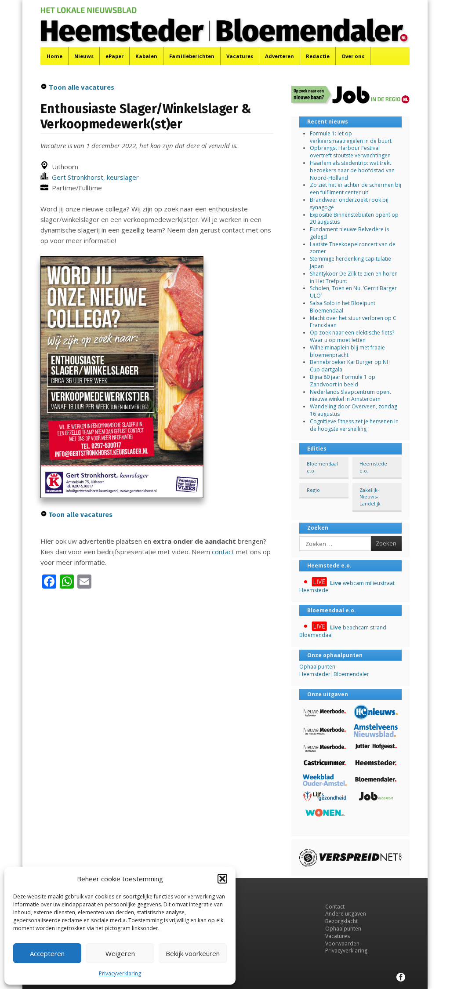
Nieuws (84, 56)
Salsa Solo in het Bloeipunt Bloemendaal (342, 306)
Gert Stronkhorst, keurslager (93, 177)
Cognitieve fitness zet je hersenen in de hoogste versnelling (354, 425)
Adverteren (279, 56)
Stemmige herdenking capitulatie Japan (350, 262)
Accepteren (47, 953)
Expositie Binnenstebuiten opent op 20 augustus (354, 218)
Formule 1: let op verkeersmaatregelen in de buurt (351, 137)
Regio (313, 490)
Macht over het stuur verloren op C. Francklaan (354, 321)
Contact (335, 906)
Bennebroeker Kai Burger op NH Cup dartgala (350, 365)
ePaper (114, 56)
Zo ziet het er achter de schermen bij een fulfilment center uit (355, 188)
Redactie (318, 56)
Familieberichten (191, 56)
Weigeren (120, 953)
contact (223, 551)
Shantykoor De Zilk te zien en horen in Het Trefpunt (354, 277)
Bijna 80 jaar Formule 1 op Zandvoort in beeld (342, 380)
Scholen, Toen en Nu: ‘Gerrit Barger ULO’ (353, 291)
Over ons (352, 56)
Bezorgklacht (341, 921)
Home (54, 56)
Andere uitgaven (345, 913)
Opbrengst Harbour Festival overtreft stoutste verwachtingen (350, 151)
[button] (222, 878)
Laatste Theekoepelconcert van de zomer (353, 247)
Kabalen (146, 56)
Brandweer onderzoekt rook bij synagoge (349, 203)
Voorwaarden (342, 943)
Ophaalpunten (343, 928)
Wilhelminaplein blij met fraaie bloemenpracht (347, 351)
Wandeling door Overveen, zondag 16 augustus (353, 410)
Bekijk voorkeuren (193, 953)
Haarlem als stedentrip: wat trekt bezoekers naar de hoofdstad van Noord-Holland (352, 170)
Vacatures (239, 56)
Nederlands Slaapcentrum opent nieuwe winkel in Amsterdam (350, 395)
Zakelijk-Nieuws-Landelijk (370, 497)
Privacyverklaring (120, 973)
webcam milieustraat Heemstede (347, 586)
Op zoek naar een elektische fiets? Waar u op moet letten (352, 336)
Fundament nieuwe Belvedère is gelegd (349, 232)
